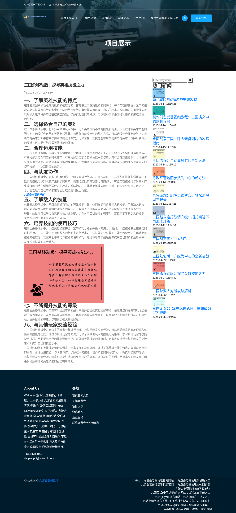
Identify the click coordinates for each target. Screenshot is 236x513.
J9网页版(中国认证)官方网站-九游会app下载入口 (180, 492)
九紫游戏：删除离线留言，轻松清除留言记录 (181, 197)
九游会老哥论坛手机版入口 (194, 480)
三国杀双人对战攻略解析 (172, 291)
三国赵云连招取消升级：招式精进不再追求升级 (181, 219)
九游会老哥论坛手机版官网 (157, 484)
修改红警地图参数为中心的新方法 (179, 178)
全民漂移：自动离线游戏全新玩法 (179, 161)
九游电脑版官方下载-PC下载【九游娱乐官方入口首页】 (176, 501)
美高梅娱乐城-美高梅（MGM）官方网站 (187, 509)
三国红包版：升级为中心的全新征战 (181, 256)
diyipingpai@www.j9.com (67, 4)
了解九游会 (89, 18)
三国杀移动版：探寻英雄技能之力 (179, 274)
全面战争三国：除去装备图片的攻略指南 (181, 141)
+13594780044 (36, 4)
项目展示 (107, 18)
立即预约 (201, 18)
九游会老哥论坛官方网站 (159, 480)
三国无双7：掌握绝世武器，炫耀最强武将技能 (182, 310)
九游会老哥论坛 (48, 480)
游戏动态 (123, 18)
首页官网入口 (69, 18)
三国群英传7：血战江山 (171, 239)
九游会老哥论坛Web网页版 (194, 484)
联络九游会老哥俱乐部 (164, 18)
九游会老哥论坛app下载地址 (192, 488)
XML (137, 480)
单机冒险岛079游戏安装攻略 (175, 100)
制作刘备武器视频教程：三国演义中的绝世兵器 (181, 119)
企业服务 (139, 18)
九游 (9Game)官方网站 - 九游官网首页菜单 (184, 505)
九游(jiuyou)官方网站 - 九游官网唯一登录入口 (182, 497)
